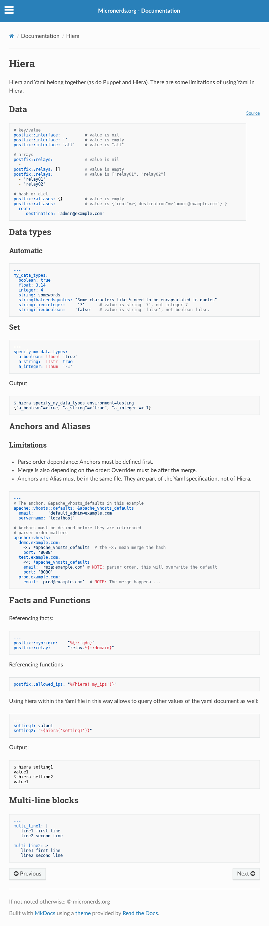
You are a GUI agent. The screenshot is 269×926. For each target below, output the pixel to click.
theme (83, 913)
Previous (30, 874)
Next (243, 874)
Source (253, 113)
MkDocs (45, 913)
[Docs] (11, 36)
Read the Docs (140, 913)
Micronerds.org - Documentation (139, 11)
